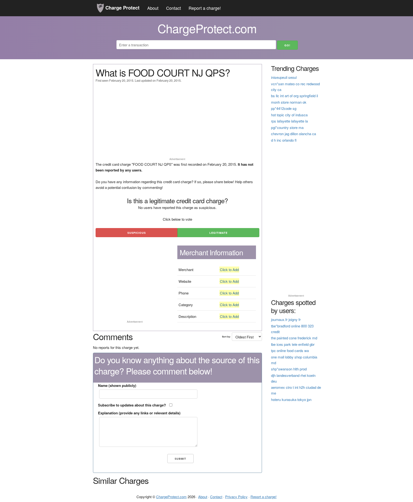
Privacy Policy (236, 496)
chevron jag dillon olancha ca (293, 133)
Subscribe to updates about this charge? (132, 405)
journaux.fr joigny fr (286, 319)
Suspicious (136, 233)
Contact (173, 8)
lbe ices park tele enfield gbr (293, 344)
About (152, 8)
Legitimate (218, 233)
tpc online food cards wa (290, 350)
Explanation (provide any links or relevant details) (139, 413)
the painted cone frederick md (294, 337)
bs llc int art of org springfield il (294, 95)
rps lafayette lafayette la (289, 120)
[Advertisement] (177, 122)
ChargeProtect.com (171, 496)
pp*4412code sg (283, 108)
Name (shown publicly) (117, 385)
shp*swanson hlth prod (289, 368)
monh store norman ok (288, 102)
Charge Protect (122, 7)
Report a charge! (205, 8)
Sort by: (226, 336)
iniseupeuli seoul (284, 77)
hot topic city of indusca (289, 114)
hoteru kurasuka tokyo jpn (291, 399)
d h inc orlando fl (284, 140)
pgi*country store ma (287, 127)
